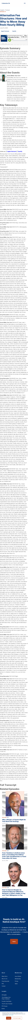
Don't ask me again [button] (17, 1018)
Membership (18, 978)
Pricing (16, 981)
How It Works (18, 976)
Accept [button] (8, 1018)
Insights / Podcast (5, 10)
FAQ (3, 983)
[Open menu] (24, 3)
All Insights (4, 994)
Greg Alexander (5, 981)
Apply (16, 983)
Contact (3, 986)
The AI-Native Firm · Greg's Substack (6, 998)
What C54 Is (4, 976)
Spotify (14, 31)
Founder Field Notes (6, 1001)
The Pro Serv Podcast (7, 1003)
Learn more (11, 1014)
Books (3, 1008)
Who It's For (4, 978)
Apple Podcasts (5, 31)
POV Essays (4, 1006)
